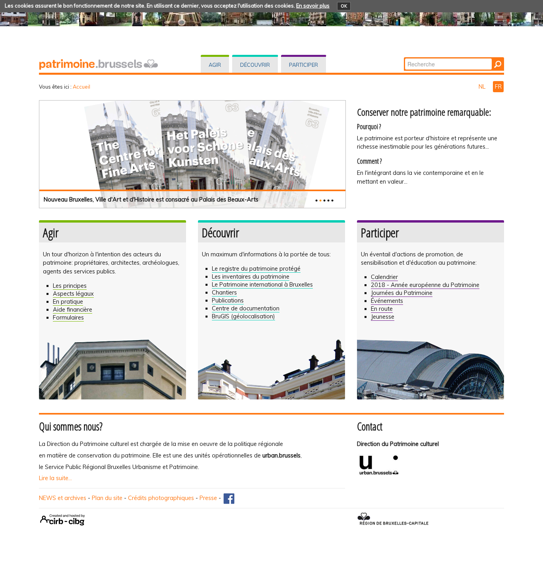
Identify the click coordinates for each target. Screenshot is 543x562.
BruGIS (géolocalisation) (243, 316)
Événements (387, 300)
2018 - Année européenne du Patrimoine (425, 285)
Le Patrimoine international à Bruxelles (262, 284)
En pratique (68, 301)
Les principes (70, 285)
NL (483, 86)
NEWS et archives (62, 498)
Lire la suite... (55, 478)
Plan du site (107, 498)
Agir (215, 65)
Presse (208, 498)
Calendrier (384, 277)
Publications (228, 300)
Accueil (81, 86)
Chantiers (224, 292)
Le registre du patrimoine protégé (256, 268)
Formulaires (68, 317)
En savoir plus (313, 5)
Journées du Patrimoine (401, 293)
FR (498, 86)
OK (344, 6)
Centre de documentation (245, 308)
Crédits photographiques (161, 498)
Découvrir (255, 65)
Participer (303, 65)
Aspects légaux (73, 293)
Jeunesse (382, 316)
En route (382, 308)
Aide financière (72, 309)
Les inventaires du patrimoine (250, 276)
